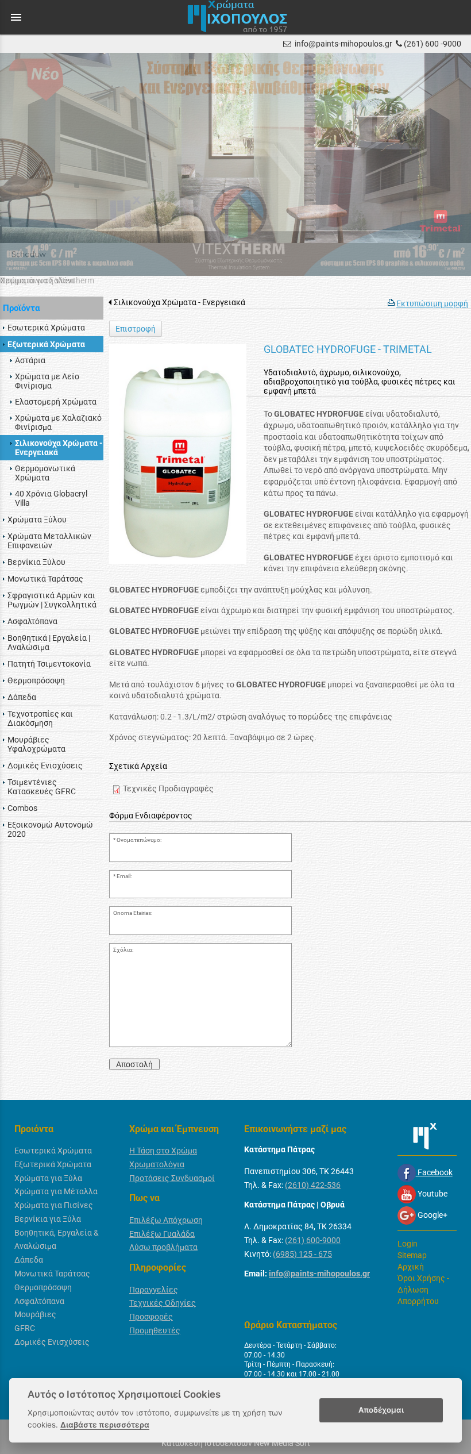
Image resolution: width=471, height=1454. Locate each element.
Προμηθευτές (154, 1330)
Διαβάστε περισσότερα (104, 1424)
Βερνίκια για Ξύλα (47, 1219)
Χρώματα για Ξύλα (48, 1178)
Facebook (434, 1172)
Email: (124, 876)
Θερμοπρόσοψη (43, 1287)
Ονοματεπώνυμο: (139, 840)
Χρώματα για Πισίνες (53, 1205)
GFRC (24, 1328)
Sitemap (412, 1255)
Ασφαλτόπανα (39, 1301)
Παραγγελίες (153, 1289)
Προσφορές (151, 1316)
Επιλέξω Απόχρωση (166, 1220)
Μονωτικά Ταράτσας (52, 1273)
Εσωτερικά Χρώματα (53, 1150)
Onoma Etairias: (132, 913)
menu (16, 17)
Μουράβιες (35, 1314)
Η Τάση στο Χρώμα (163, 1150)
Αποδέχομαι (381, 1409)
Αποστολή (134, 1064)
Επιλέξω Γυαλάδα (162, 1233)
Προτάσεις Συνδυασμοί (172, 1178)
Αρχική (410, 1266)
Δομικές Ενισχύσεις (52, 1342)
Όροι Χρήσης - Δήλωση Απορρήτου (423, 1290)
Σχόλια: (123, 950)
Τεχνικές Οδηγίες (162, 1302)
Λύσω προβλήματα (163, 1247)
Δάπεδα (28, 1259)
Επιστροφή (135, 328)
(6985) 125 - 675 (302, 1254)
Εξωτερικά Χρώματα (52, 1164)
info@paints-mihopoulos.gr (343, 43)
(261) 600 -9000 (432, 43)
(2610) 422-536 (313, 1185)
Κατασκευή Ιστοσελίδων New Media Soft (235, 1443)
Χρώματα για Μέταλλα (56, 1191)
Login (407, 1243)
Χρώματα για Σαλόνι (37, 280)
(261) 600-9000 (313, 1240)
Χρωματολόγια (156, 1164)
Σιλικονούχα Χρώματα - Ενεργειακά (179, 302)
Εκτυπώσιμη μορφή (432, 303)
